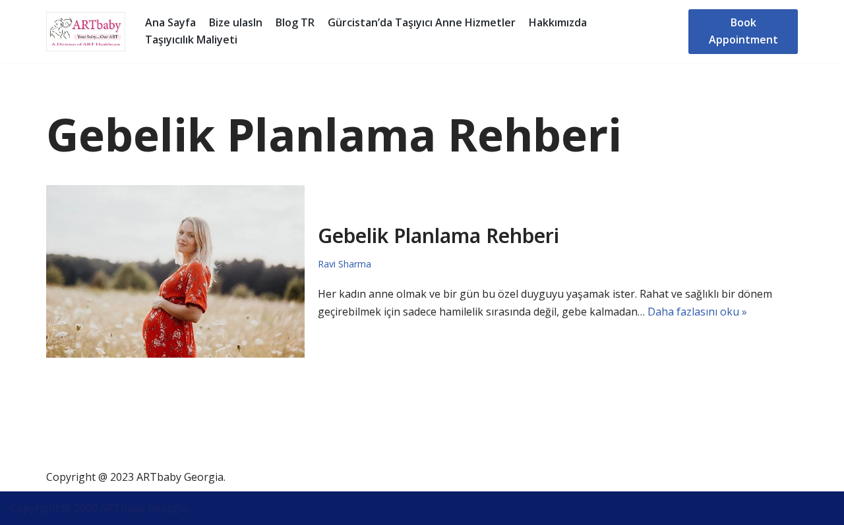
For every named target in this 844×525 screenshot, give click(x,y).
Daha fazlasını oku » (697, 311)
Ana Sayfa (170, 22)
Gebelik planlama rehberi (438, 235)
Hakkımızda (558, 22)
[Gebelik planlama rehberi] (175, 271)
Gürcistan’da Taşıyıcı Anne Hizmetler (422, 22)
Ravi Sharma (344, 264)
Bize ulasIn (235, 22)
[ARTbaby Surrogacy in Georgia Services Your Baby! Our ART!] (85, 31)
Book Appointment (743, 31)
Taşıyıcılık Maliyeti (191, 39)
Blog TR (295, 22)
